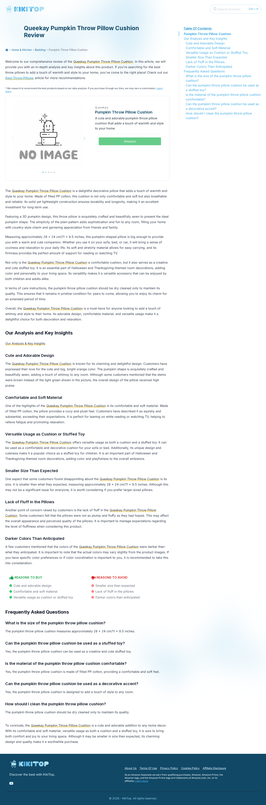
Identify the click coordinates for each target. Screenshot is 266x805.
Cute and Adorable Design (205, 43)
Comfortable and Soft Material (208, 48)
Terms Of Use (148, 768)
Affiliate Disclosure (214, 768)
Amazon (130, 141)
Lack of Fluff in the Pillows (205, 62)
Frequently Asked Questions (204, 71)
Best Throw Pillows (19, 78)
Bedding (40, 49)
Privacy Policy (169, 768)
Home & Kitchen (21, 49)
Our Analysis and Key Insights (205, 38)
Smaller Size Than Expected (206, 57)
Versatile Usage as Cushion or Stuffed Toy (217, 53)
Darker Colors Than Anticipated (209, 67)
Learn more (141, 780)
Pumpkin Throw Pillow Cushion (207, 34)
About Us (131, 768)
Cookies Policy (190, 768)
